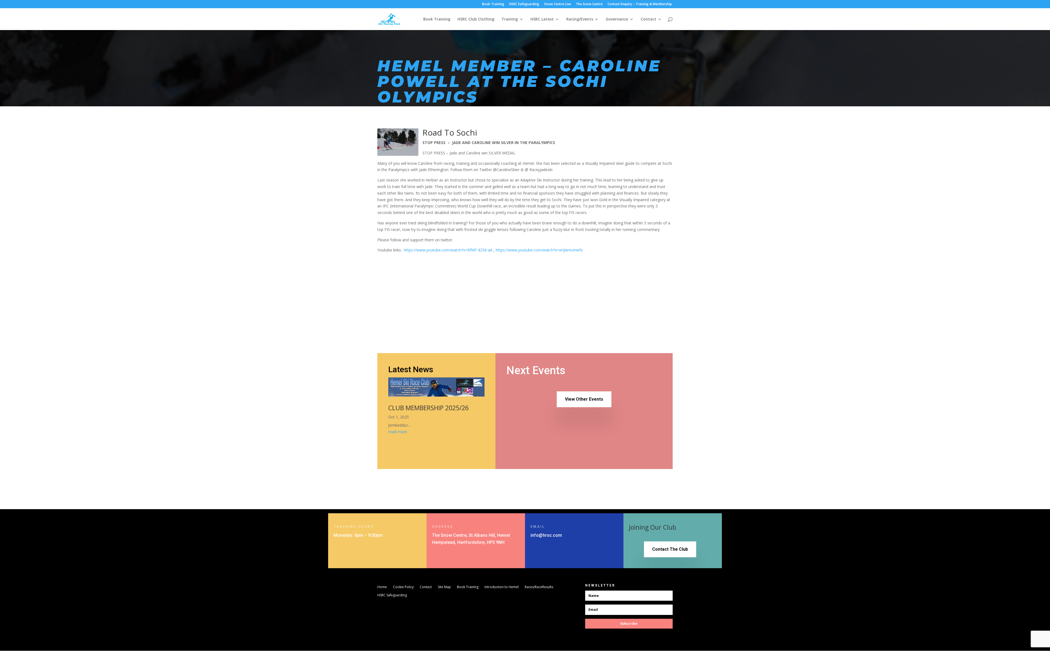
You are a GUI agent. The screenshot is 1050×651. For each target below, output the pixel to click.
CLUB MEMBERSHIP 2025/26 (428, 407)
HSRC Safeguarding (524, 4)
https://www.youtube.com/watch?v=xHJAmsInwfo (539, 250)
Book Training (493, 4)
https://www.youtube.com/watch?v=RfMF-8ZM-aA (448, 250)
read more (397, 431)
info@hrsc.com (546, 535)
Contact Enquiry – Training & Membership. (640, 4)
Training (509, 19)
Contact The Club (670, 549)
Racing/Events (579, 19)
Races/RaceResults (539, 587)
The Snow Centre (589, 4)
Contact (648, 19)
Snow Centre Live (557, 4)
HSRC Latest (542, 19)
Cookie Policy (403, 587)
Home (382, 587)
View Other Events (584, 399)
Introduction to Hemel (502, 587)
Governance (617, 19)
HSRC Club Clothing (475, 19)
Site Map (444, 587)
